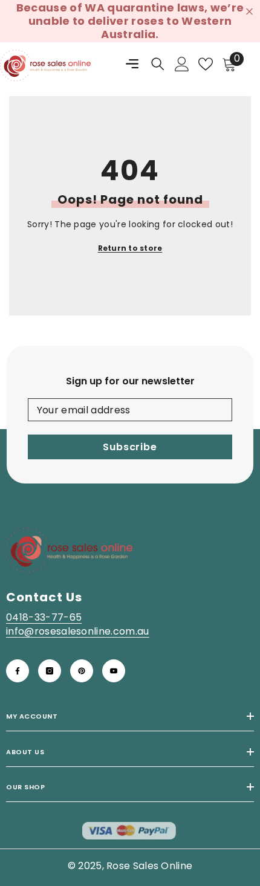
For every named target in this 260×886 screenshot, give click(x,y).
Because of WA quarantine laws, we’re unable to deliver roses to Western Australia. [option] (130, 21)
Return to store (130, 248)
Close (249, 11)
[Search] (158, 64)
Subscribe (130, 447)
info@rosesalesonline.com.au (77, 631)
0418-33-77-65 (44, 617)
